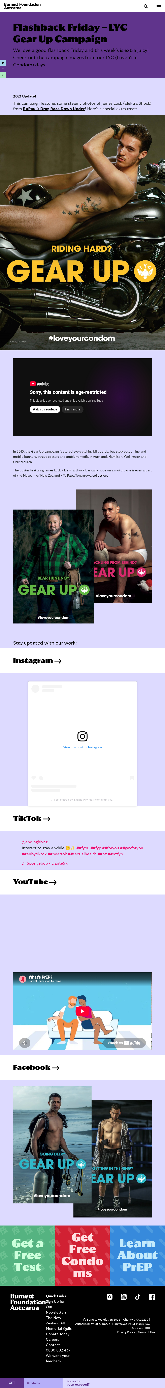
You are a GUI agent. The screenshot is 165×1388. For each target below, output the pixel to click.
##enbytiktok (34, 854)
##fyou (83, 848)
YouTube (31, 882)
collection (99, 475)
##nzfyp (115, 854)
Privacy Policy (126, 1332)
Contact (53, 1345)
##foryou (110, 848)
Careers (52, 1339)
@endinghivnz (35, 842)
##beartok (57, 854)
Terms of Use (146, 1332)
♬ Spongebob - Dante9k (45, 863)
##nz (102, 854)
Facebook (32, 1067)
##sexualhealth (82, 854)
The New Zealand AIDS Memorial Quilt (59, 1323)
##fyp (96, 848)
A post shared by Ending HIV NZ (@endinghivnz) (82, 799)
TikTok (28, 818)
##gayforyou (131, 848)
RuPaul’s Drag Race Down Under (54, 109)
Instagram (33, 660)
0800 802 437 (58, 1350)
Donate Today (57, 1334)
